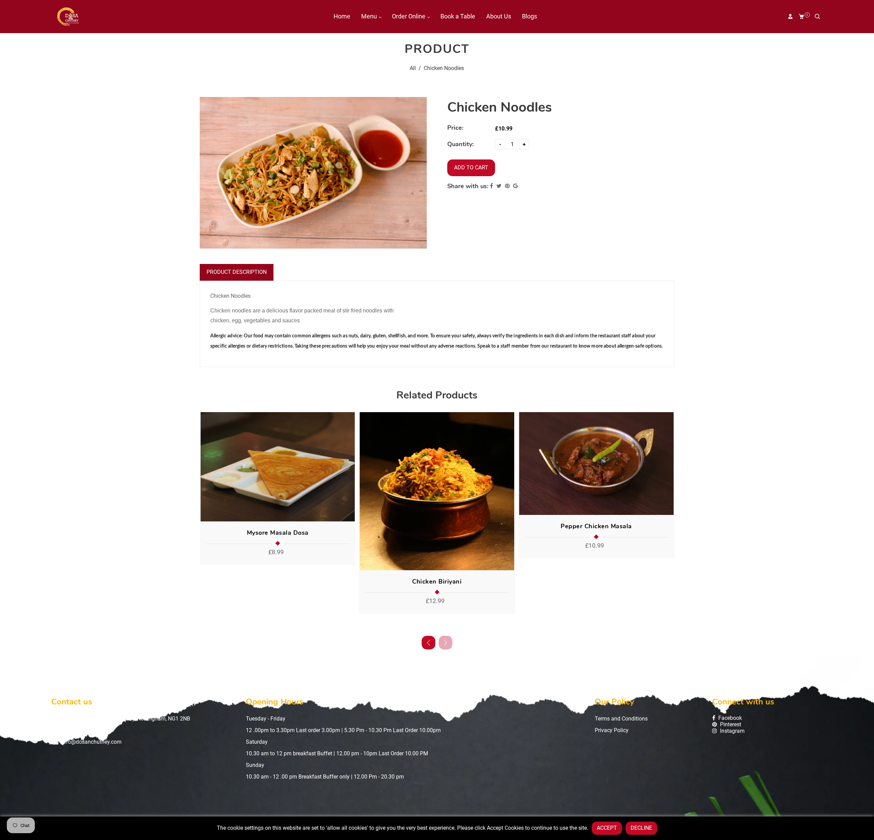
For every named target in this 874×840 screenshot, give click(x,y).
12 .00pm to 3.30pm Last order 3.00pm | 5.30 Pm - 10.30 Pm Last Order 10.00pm (343, 730)
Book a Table (457, 16)
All (413, 68)
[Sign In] (790, 16)
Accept (607, 828)
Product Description (237, 272)
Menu (369, 16)
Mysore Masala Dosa (278, 533)
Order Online (409, 16)
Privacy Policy (612, 730)
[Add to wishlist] (348, 467)
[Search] (817, 16)
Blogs (529, 16)
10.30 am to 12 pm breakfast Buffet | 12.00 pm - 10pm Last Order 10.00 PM (337, 753)
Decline (641, 828)
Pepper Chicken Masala (596, 526)
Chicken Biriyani (437, 581)
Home (342, 16)
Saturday (257, 742)
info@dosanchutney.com (91, 742)
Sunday (255, 765)
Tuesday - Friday (265, 718)
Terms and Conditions (621, 718)
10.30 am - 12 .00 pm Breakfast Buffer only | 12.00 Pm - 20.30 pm (325, 776)
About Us (498, 16)
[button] (445, 642)
